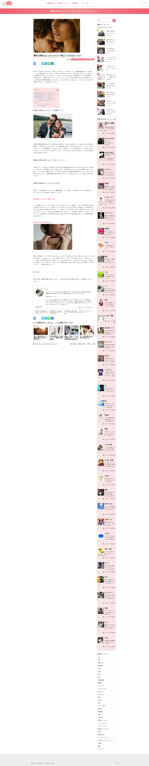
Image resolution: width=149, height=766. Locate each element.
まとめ (37, 102)
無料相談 (100, 665)
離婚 (99, 746)
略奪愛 (100, 683)
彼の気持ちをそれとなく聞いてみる (46, 98)
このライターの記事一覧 (85, 307)
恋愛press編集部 (109, 123)
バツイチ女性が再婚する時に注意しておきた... (111, 85)
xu (105, 385)
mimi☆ (107, 533)
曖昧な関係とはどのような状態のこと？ (45, 93)
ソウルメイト (101, 685)
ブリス (107, 563)
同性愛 (100, 708)
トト (106, 286)
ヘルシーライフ (102, 726)
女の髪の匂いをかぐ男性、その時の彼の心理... (111, 112)
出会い (100, 703)
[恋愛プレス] (20, 3)
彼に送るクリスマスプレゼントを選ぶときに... (111, 103)
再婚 (99, 697)
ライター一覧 (84, 3)
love (99, 657)
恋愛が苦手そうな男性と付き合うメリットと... (111, 42)
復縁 (99, 671)
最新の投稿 (43, 105)
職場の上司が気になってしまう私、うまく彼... (111, 33)
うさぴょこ (108, 169)
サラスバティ (109, 213)
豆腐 (106, 608)
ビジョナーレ (109, 592)
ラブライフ (101, 749)
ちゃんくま (108, 342)
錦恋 (106, 256)
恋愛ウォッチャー (103, 720)
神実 (106, 300)
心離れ (100, 743)
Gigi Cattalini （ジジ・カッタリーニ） (110, 154)
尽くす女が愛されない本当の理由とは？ (87, 336)
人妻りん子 (108, 519)
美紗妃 (107, 415)
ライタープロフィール (45, 104)
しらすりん (108, 370)
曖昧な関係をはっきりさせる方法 (44, 96)
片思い (100, 668)
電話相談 (75, 3)
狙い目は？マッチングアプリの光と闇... (111, 68)
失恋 (99, 674)
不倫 (99, 660)
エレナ (107, 622)
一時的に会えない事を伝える (45, 100)
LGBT (99, 731)
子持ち (100, 700)
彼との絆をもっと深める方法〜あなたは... (46, 344)
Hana (106, 242)
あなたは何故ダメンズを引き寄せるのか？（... (111, 50)
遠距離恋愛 (101, 680)
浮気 (99, 677)
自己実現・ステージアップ (105, 740)
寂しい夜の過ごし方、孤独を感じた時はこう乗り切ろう (41, 337)
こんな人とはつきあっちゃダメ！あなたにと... (111, 59)
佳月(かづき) (109, 504)
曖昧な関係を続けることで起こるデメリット (46, 95)
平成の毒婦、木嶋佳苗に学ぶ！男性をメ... (82, 344)
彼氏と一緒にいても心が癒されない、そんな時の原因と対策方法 (71, 337)
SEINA (107, 476)
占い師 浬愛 (109, 315)
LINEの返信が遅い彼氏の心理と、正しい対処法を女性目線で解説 (70, 312)
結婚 (99, 714)
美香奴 (107, 183)
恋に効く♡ (101, 691)
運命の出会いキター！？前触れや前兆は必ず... (111, 77)
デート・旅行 (101, 706)
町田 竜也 (108, 549)
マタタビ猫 (108, 444)
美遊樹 (107, 228)
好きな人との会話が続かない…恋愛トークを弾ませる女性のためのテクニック (42, 312)
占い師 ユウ (109, 197)
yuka (106, 638)
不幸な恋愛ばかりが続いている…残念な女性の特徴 (56, 337)
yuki (106, 577)
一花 (106, 272)
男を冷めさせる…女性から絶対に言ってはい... (111, 94)
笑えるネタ (101, 694)
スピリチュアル (102, 688)
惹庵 (106, 490)
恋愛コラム (101, 662)
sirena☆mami (109, 138)
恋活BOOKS (101, 734)
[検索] (114, 20)
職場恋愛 (100, 711)
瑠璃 (106, 429)
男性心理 (100, 717)
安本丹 (107, 356)
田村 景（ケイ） (110, 328)
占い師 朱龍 (109, 460)
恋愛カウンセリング (63, 3)
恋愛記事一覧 (51, 3)
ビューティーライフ (103, 737)
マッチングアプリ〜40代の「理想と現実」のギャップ (85, 311)
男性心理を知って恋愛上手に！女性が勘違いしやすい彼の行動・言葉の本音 (56, 312)
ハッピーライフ (102, 723)
